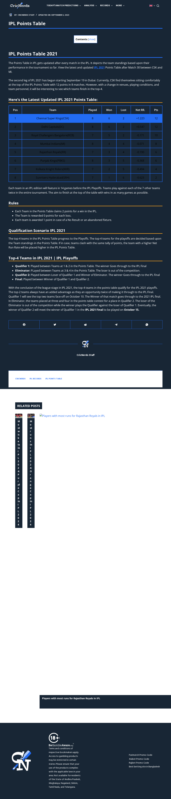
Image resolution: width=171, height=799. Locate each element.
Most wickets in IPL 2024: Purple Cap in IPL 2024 (19, 473)
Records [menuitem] (105, 5)
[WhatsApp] (147, 324)
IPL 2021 (99, 67)
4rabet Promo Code (139, 759)
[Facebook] (24, 324)
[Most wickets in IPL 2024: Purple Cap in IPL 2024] (18, 416)
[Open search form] (158, 5)
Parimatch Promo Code (140, 755)
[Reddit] (85, 324)
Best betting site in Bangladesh (144, 767)
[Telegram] (116, 324)
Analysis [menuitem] (89, 5)
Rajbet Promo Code (139, 763)
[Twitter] (54, 324)
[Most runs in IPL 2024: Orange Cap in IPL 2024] (31, 416)
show (92, 39)
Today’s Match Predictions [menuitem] (62, 5)
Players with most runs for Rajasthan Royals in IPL (71, 698)
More (119, 5)
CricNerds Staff (86, 355)
